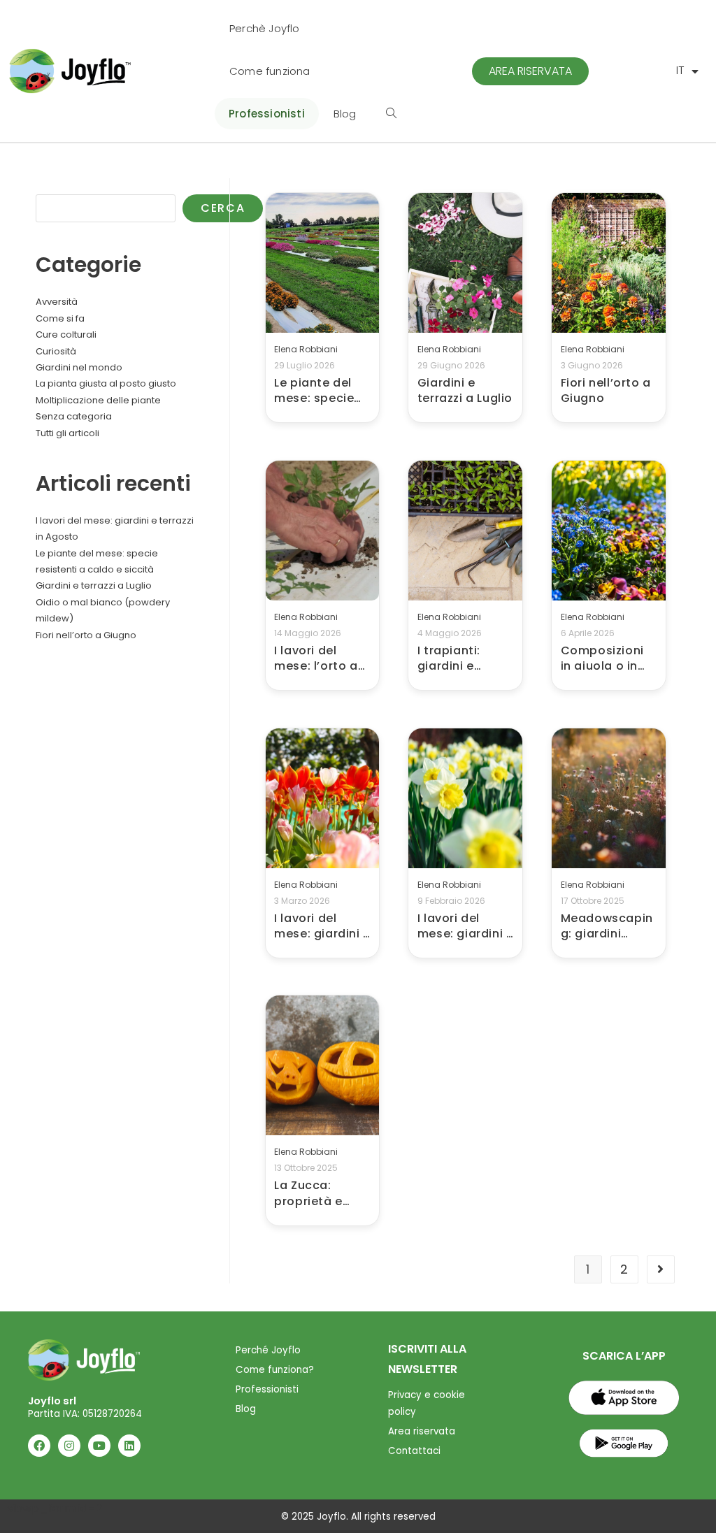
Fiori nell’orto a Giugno (606, 390)
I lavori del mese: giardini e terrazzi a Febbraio (465, 926)
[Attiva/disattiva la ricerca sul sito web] (391, 113)
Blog (246, 1409)
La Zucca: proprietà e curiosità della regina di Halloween (317, 1193)
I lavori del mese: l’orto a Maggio (315, 659)
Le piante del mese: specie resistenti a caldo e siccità (319, 391)
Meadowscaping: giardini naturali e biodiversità (607, 926)
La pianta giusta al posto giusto (106, 383)
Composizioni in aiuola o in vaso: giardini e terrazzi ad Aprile (607, 659)
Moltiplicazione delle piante (98, 400)
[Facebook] (39, 1445)
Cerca (51, 186)
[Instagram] (69, 1445)
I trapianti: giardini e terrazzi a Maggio (448, 659)
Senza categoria (74, 416)
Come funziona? (275, 1369)
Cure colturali (66, 334)
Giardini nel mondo (79, 367)
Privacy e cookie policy (426, 1403)
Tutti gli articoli (67, 433)
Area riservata (421, 1431)
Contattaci (414, 1451)
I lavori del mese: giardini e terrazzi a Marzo (322, 926)
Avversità (57, 301)
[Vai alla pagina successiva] (661, 1269)
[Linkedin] (129, 1445)
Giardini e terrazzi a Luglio (465, 390)
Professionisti (267, 1389)
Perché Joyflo (268, 1350)
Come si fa (60, 318)
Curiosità (56, 351)
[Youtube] (99, 1445)
